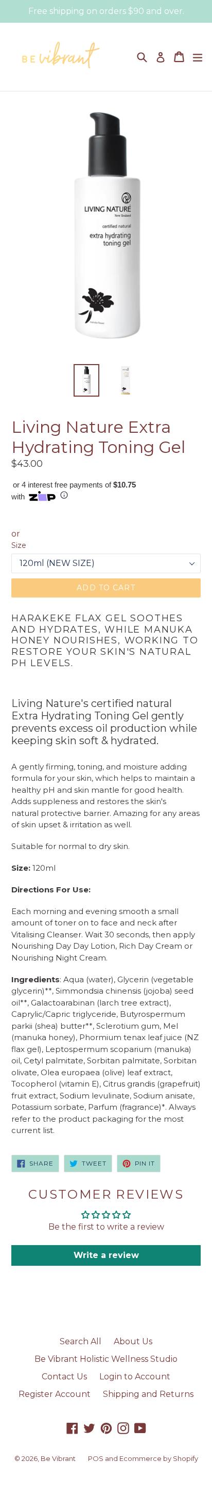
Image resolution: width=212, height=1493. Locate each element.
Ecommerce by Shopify (158, 1458)
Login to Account (134, 1376)
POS (95, 1458)
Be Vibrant (58, 1458)
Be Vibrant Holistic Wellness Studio (106, 1359)
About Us (133, 1341)
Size (18, 545)
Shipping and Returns (148, 1394)
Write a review (106, 1255)
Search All (80, 1341)
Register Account (55, 1394)
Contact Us (64, 1376)
